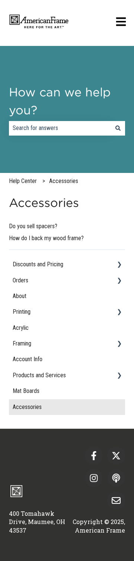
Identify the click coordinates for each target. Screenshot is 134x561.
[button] (119, 265)
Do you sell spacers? (33, 226)
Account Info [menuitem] (27, 359)
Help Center (23, 181)
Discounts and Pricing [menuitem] (38, 264)
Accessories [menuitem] (27, 406)
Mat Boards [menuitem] (26, 390)
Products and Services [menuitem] (39, 375)
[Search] (118, 128)
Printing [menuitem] (22, 311)
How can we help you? (60, 101)
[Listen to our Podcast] (116, 478)
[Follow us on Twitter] (116, 456)
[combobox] (60, 128)
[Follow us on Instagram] (94, 478)
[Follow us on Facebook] (94, 456)
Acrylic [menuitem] (21, 327)
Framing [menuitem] (22, 343)
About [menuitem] (19, 296)
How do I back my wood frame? (46, 238)
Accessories (63, 181)
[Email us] (116, 500)
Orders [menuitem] (20, 280)
